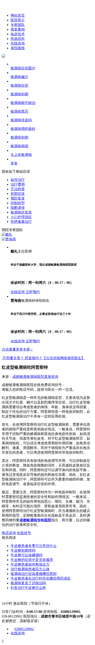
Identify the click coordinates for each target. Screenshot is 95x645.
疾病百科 (18, 39)
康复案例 (18, 29)
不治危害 (18, 189)
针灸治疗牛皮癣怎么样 (28, 588)
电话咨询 (9, 533)
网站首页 (18, 15)
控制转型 (18, 203)
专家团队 (18, 25)
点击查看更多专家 (17, 349)
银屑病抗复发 (21, 212)
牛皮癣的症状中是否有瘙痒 (32, 560)
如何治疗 (18, 180)
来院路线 (18, 48)
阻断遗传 (18, 208)
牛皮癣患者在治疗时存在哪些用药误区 (41, 578)
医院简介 (18, 20)
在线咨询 (18, 43)
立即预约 (33, 292)
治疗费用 (18, 184)
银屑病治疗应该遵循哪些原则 (34, 574)
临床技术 (18, 34)
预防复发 (18, 198)
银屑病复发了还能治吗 (28, 583)
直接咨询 (51, 376)
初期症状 (18, 194)
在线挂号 (24, 533)
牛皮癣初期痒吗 (23, 550)
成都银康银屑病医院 (28, 376)
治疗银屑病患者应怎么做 (30, 569)
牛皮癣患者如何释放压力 (30, 564)
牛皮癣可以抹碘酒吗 (26, 555)
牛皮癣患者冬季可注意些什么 (34, 546)
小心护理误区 (21, 217)
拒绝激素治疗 (21, 221)
